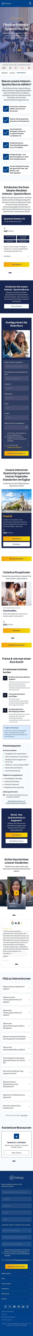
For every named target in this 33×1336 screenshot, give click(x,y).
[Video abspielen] (16, 893)
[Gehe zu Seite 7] (6, 551)
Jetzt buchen (16, 264)
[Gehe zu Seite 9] (11, 551)
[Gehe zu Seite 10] (13, 551)
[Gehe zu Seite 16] (29, 551)
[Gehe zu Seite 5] (21, 273)
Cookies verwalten (6, 1319)
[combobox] (16, 366)
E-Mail (6, 413)
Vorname (7, 384)
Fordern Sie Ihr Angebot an (17, 453)
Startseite (4, 72)
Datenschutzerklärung (22, 1260)
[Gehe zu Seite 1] (13, 50)
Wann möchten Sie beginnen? (14, 423)
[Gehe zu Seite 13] (21, 551)
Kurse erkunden (16, 306)
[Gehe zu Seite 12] (18, 551)
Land (6, 404)
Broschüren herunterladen (16, 1266)
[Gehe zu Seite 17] (31, 551)
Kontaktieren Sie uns (16, 841)
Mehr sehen (24, 1115)
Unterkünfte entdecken (16, 645)
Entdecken (16, 544)
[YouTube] (14, 1306)
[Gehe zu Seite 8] (8, 551)
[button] (16, 987)
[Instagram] (19, 1306)
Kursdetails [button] (7, 256)
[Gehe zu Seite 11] (16, 551)
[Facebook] (5, 1306)
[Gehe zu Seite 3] (19, 50)
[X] (10, 1306)
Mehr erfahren (16, 1153)
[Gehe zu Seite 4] (18, 273)
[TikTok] (27, 1306)
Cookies (3, 1314)
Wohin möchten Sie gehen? (13, 362)
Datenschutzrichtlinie (13, 447)
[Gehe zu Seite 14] (24, 551)
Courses (12, 72)
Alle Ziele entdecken (16, 559)
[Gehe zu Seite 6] (24, 273)
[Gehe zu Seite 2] (15, 50)
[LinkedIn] (23, 1306)
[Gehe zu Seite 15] (26, 551)
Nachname (8, 394)
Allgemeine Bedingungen (8, 1317)
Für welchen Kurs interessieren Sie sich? (16, 373)
